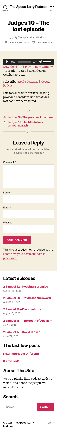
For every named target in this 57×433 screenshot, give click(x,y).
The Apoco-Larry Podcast (29, 6)
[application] (28, 62)
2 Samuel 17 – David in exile (21, 332)
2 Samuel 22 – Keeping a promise (25, 286)
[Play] (7, 61)
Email (7, 207)
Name (7, 192)
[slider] (47, 61)
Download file (12, 67)
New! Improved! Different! (21, 353)
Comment (9, 162)
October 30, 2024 (19, 42)
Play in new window (39, 67)
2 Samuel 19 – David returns (22, 309)
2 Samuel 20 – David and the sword (27, 298)
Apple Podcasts (28, 82)
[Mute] (40, 61)
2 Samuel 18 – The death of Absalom (27, 320)
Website (7, 222)
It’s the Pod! (11, 361)
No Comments (44, 42)
